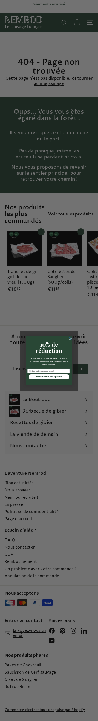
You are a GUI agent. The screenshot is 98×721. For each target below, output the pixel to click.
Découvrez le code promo (49, 376)
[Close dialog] (70, 338)
